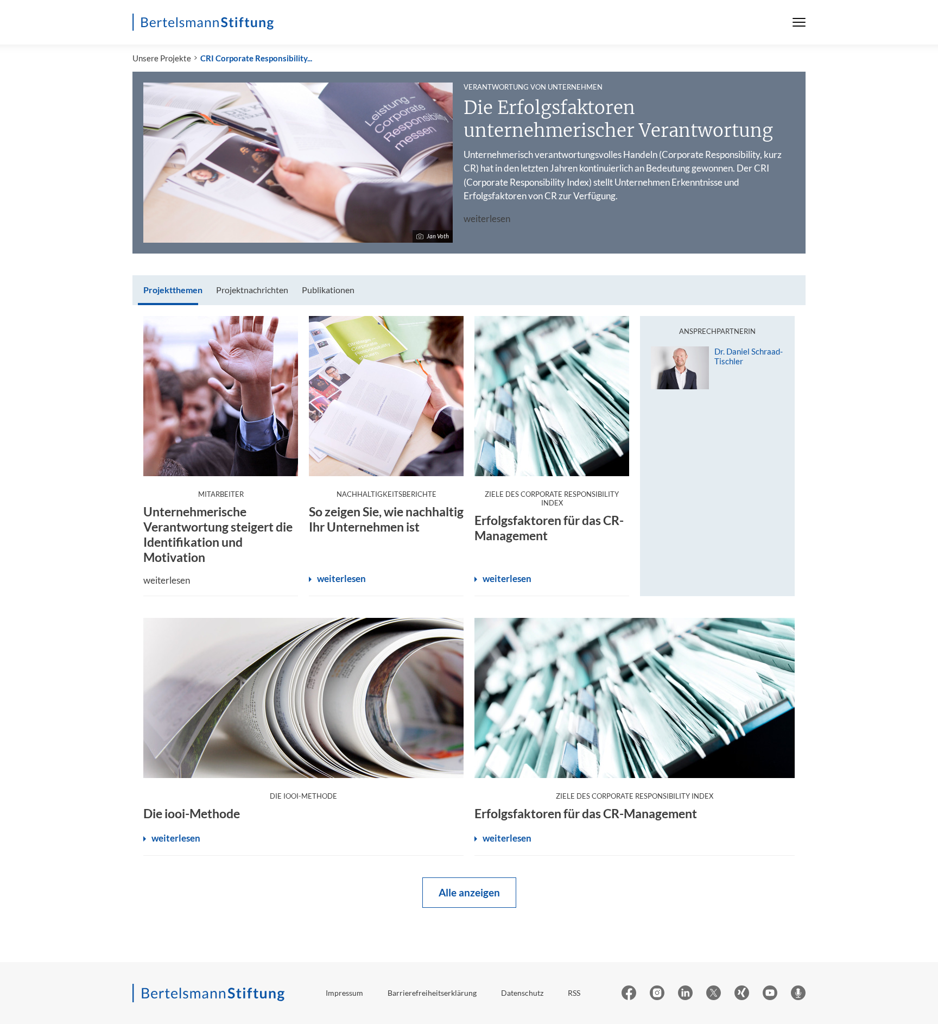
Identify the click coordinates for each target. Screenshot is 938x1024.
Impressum (344, 992)
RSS (574, 992)
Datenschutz (522, 992)
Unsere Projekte (161, 58)
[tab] (173, 290)
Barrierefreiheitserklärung (432, 992)
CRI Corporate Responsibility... (256, 58)
